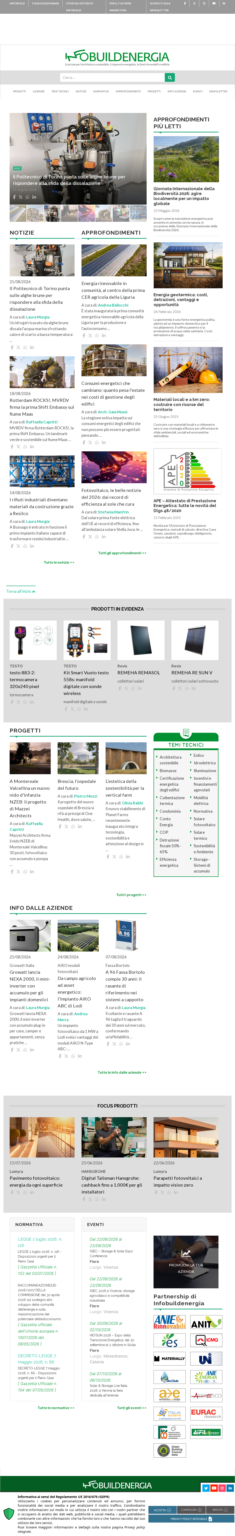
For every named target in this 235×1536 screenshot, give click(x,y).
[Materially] (170, 1358)
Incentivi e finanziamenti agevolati (205, 784)
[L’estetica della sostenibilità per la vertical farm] (126, 758)
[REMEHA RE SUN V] (194, 640)
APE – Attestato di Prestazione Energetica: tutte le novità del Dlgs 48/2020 (185, 505)
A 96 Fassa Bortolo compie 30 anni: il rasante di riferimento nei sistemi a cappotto (125, 985)
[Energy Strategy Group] (170, 1340)
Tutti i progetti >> (131, 894)
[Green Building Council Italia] (170, 1450)
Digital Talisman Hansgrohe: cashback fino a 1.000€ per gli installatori (111, 1184)
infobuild (17, 3)
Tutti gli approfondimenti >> (122, 553)
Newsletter (218, 91)
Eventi (197, 91)
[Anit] (206, 1321)
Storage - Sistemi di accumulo (202, 865)
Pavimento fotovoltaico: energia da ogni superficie (36, 1181)
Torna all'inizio (19, 591)
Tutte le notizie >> (59, 562)
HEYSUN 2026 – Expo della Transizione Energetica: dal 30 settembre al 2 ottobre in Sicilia (113, 1340)
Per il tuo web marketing (120, 7)
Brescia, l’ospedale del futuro (77, 784)
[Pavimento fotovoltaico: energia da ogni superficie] (42, 1137)
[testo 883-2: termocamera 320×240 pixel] (33, 640)
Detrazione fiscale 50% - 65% (170, 846)
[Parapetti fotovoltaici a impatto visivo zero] (186, 1137)
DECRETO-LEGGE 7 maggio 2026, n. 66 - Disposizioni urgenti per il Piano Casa (39, 1373)
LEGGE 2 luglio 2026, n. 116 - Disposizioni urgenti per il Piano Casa (40, 1256)
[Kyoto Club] (170, 1376)
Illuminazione (205, 770)
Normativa (203, 811)
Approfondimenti (128, 91)
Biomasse (168, 770)
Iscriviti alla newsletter (160, 7)
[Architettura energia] (170, 1395)
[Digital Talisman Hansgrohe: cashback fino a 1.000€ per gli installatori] (113, 1137)
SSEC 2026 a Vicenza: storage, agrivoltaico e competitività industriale (112, 1295)
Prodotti (19, 91)
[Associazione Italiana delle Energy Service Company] (206, 1395)
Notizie (81, 91)
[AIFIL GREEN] (206, 1431)
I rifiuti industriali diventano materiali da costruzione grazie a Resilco (42, 506)
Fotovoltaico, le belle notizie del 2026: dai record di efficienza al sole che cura (111, 497)
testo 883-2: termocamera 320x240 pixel (25, 679)
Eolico (199, 755)
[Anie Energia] (206, 1376)
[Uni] (206, 1358)
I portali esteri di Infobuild (79, 7)
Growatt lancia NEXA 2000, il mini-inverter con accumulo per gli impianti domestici (30, 985)
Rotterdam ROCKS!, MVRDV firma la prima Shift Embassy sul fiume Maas (42, 407)
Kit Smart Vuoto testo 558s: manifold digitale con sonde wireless (86, 683)
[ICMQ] (206, 1340)
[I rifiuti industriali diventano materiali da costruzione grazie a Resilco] (42, 471)
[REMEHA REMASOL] (141, 640)
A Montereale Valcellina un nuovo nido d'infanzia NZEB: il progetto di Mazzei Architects (30, 798)
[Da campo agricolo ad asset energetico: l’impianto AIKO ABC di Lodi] (78, 936)
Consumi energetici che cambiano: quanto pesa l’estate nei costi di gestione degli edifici (113, 393)
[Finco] (170, 1431)
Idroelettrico (205, 762)
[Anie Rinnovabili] (170, 1321)
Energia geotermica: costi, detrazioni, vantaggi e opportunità (181, 299)
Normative (101, 91)
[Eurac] (206, 1413)
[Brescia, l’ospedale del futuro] (78, 758)
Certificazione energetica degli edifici (172, 784)
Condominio (170, 811)
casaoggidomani (45, 3)
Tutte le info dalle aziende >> (122, 1072)
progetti (20, 168)
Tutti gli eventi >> (131, 1407)
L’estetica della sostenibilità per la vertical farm (125, 788)
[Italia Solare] (170, 1413)
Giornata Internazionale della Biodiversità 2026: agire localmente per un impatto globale (184, 196)
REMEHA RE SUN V (192, 672)
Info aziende (177, 91)
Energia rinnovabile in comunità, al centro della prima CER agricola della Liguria (113, 290)
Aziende (39, 91)
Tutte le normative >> (56, 1407)
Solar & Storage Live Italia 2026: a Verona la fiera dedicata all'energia (108, 1390)
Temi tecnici (60, 91)
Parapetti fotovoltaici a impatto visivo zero (178, 1181)
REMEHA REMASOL (139, 672)
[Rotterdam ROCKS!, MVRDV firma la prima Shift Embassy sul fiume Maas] (42, 372)
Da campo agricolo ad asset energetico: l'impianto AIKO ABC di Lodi (77, 991)
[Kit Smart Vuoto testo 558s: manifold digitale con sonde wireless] (87, 640)
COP (164, 832)
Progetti (154, 91)
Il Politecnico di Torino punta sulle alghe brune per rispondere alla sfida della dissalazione (40, 298)
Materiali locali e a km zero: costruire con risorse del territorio (182, 404)
